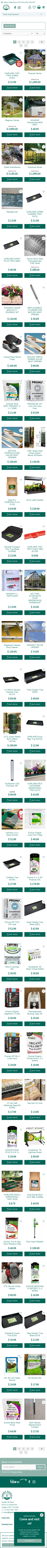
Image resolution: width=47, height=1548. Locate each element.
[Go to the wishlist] (35, 7)
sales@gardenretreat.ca (12, 1512)
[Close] (41, 1515)
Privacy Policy (16, 1472)
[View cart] (39, 7)
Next (42, 41)
